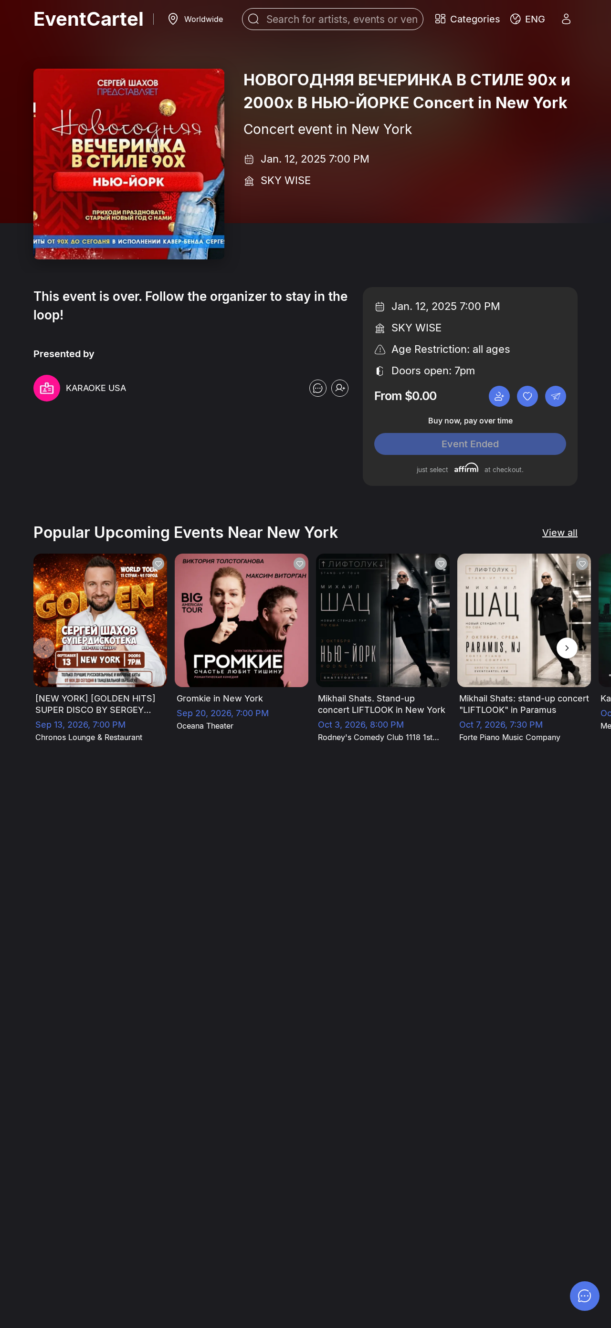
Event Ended (470, 444)
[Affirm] (466, 467)
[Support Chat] (585, 1296)
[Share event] (555, 396)
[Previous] (43, 648)
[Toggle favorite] (527, 396)
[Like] (158, 563)
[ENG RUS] (527, 19)
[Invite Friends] (499, 396)
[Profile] (566, 19)
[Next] (567, 648)
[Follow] (339, 388)
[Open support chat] (318, 388)
